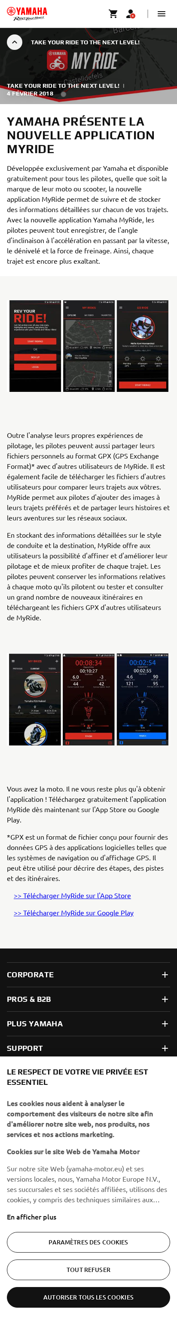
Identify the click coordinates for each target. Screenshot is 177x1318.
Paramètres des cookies (88, 1242)
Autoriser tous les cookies (88, 1297)
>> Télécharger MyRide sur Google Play (74, 912)
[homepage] (27, 14)
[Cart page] (113, 14)
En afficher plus (31, 1216)
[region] (88, 1187)
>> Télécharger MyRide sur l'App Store (72, 895)
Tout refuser (88, 1270)
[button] (161, 13)
